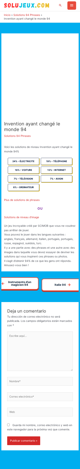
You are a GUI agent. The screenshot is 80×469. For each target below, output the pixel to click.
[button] (60, 5)
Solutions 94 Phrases (17, 135)
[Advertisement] (40, 79)
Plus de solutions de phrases (22, 199)
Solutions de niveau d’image (21, 217)
